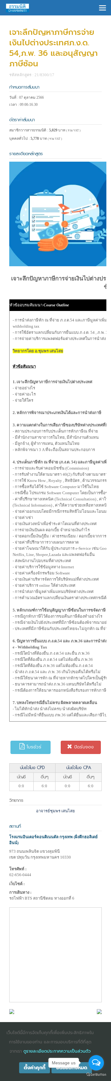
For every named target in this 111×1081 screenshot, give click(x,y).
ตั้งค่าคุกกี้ (34, 1067)
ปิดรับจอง (83, 747)
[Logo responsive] (18, 7)
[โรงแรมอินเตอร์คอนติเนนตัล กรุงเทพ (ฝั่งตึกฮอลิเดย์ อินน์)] (11, 1011)
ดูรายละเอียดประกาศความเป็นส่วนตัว (57, 1051)
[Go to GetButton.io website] (96, 1075)
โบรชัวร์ (33, 747)
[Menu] (102, 7)
